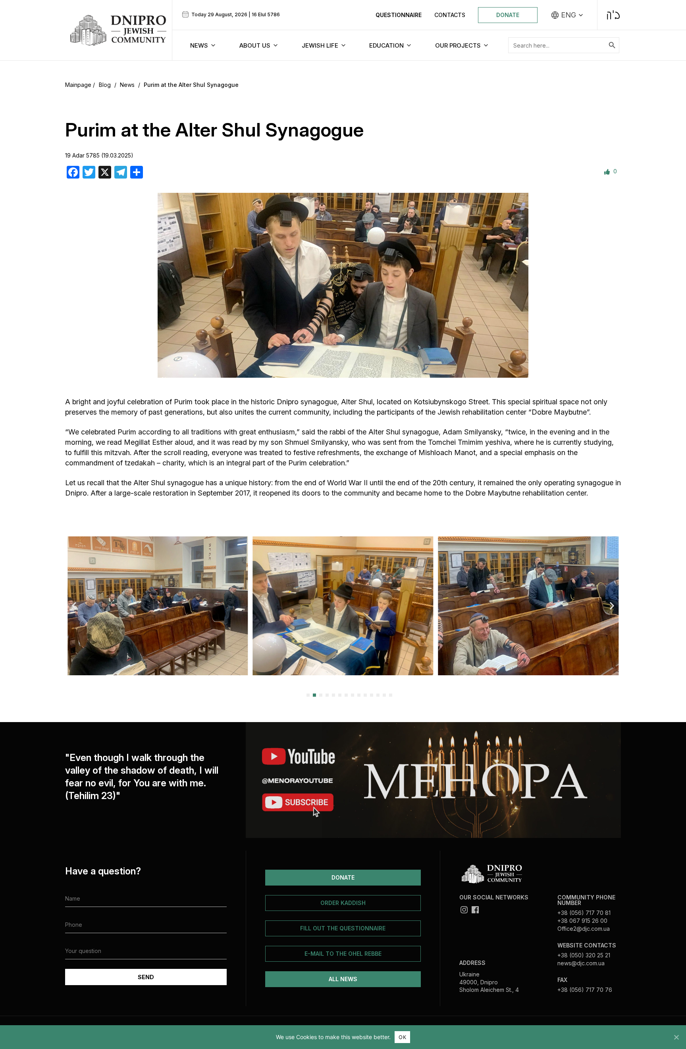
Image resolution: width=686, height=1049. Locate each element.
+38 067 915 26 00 (582, 920)
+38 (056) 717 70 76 (584, 989)
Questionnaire (399, 15)
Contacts (449, 15)
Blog (105, 84)
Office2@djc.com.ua (583, 928)
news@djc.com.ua (581, 963)
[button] (74, 606)
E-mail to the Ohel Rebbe (343, 953)
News (127, 84)
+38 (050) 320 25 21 (583, 955)
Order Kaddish (343, 902)
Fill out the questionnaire (342, 928)
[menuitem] (567, 15)
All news (343, 979)
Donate (507, 15)
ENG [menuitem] (568, 15)
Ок (402, 1037)
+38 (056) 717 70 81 (584, 912)
